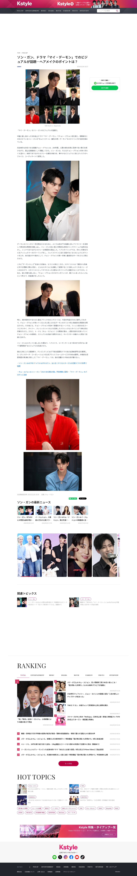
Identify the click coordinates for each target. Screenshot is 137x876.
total (23, 675)
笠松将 (47, 808)
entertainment (32, 11)
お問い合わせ (41, 871)
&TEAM (20, 812)
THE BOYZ (29, 812)
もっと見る (68, 763)
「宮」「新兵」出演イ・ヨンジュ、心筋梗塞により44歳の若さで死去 (34, 720)
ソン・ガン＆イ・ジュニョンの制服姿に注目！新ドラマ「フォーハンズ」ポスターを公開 (80, 519)
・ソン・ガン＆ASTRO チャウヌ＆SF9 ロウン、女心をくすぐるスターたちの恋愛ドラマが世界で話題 (52, 364)
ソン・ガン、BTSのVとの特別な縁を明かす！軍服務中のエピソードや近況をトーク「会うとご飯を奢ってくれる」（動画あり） (25, 519)
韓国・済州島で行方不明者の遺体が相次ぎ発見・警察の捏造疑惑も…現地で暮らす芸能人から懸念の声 (58, 733)
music (43, 11)
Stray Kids (108, 808)
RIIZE (116, 808)
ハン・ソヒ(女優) (36, 808)
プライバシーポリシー (69, 871)
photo (75, 11)
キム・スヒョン (90, 808)
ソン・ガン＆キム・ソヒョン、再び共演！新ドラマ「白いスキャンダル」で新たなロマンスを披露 (61, 519)
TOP (18, 53)
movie (58, 11)
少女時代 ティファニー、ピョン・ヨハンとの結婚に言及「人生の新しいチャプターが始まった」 (93, 695)
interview (84, 11)
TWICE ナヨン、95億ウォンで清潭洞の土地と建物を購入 (87, 705)
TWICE (100, 808)
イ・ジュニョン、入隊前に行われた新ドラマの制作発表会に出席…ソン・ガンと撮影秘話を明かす (43, 519)
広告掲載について (29, 871)
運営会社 (19, 871)
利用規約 (50, 871)
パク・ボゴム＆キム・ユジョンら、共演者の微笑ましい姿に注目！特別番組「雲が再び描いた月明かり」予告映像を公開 (64, 754)
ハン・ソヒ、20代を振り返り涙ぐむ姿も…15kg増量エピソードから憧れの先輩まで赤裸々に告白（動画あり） (60, 744)
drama (51, 11)
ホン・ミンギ (71, 812)
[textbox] (108, 10)
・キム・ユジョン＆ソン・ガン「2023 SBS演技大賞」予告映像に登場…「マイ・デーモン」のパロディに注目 (52, 373)
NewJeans (61, 812)
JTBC (81, 808)
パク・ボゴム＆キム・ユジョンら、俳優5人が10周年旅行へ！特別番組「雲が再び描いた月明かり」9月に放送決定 (62, 739)
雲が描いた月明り (23, 808)
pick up (20, 11)
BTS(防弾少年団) (40, 812)
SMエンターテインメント (69, 808)
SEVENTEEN (51, 812)
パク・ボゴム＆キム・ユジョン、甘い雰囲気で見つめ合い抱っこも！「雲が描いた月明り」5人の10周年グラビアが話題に (92, 683)
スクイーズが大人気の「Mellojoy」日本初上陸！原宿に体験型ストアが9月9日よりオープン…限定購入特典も (93, 718)
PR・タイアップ (111, 867)
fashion (66, 11)
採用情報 (57, 871)
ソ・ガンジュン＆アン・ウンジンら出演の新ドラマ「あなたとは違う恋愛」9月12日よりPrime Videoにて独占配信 (62, 749)
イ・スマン (55, 808)
